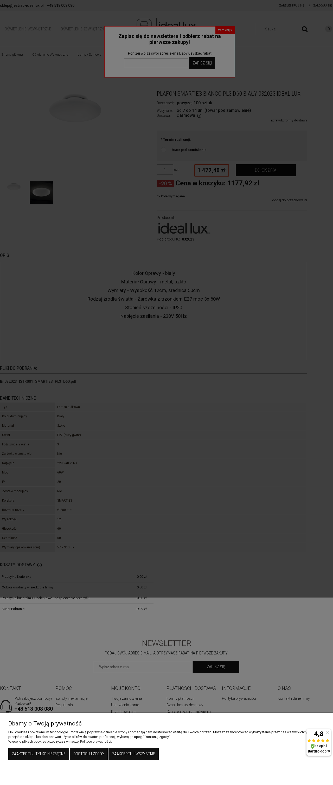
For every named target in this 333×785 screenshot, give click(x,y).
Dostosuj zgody (88, 753)
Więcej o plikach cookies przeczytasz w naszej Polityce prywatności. (60, 741)
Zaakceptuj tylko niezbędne (39, 753)
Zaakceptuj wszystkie (133, 753)
